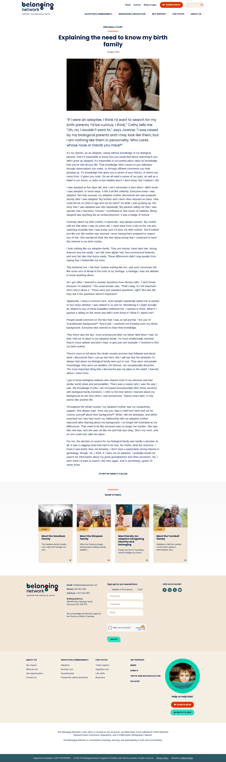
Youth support (102, 665)
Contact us (31, 677)
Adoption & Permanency (98, 14)
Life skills (100, 673)
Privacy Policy (162, 758)
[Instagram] (170, 590)
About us (196, 14)
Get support (159, 14)
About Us (31, 660)
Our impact (31, 665)
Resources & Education (132, 14)
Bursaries (100, 677)
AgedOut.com (102, 669)
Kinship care (67, 669)
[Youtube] (180, 590)
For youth (178, 14)
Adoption (65, 665)
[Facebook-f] (165, 590)
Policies (135, 681)
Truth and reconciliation (145, 676)
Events (137, 5)
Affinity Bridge (187, 758)
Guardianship (67, 673)
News (128, 5)
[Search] (202, 5)
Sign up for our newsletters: (122, 584)
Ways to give (150, 5)
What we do (32, 669)
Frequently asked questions (74, 677)
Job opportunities (34, 673)
